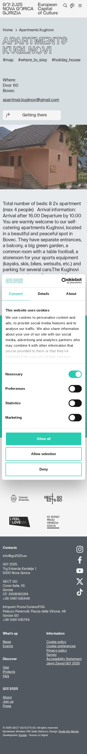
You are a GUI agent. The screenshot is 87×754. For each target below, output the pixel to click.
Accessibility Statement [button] (64, 659)
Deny (43, 469)
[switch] (75, 388)
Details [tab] (43, 294)
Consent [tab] (16, 294)
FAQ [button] (6, 676)
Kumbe (23, 735)
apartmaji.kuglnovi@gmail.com (31, 100)
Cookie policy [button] (56, 642)
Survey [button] (51, 655)
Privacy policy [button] (56, 650)
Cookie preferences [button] (61, 646)
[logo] (30, 8)
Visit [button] (6, 667)
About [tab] (71, 294)
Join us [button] (8, 701)
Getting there (34, 115)
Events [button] (8, 646)
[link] (79, 549)
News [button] (7, 642)
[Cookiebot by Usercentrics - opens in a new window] (62, 281)
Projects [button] (9, 672)
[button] (65, 5)
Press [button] (7, 706)
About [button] (7, 697)
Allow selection (43, 454)
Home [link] (8, 30)
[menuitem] (65, 5)
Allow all (44, 439)
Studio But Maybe (68, 731)
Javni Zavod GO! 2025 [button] (63, 663)
